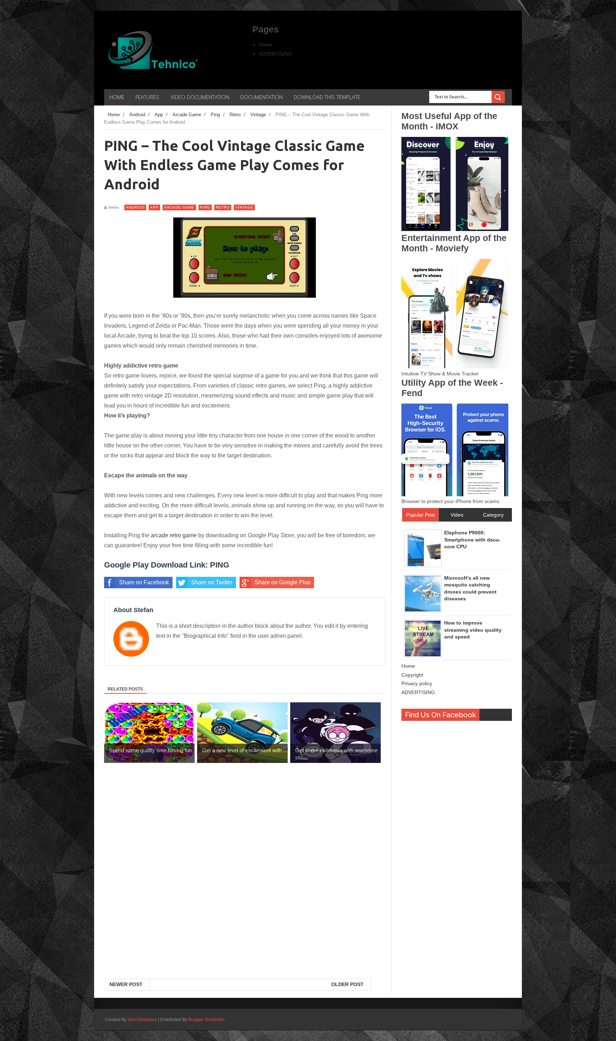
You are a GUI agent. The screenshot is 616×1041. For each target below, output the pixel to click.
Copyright (412, 675)
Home (265, 44)
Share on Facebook (144, 582)
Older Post (347, 984)
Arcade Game (179, 207)
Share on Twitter (211, 582)
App (154, 207)
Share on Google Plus (282, 582)
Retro (223, 207)
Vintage (244, 207)
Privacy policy (416, 683)
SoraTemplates (142, 1019)
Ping (205, 207)
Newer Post (126, 984)
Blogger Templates (206, 1019)
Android (135, 207)
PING (219, 564)
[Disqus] (244, 886)
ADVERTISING (275, 54)
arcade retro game (174, 535)
